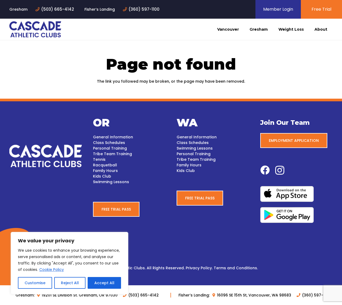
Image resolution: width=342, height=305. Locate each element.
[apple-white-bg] (296, 194)
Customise (35, 283)
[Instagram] (279, 170)
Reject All (70, 283)
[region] (69, 263)
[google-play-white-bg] (296, 215)
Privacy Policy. (199, 268)
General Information (113, 137)
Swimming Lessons (111, 181)
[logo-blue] (35, 29)
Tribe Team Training (112, 153)
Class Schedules (109, 142)
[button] (241, 29)
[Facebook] (265, 170)
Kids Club (102, 176)
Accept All (104, 283)
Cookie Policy (51, 269)
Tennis (99, 159)
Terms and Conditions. (236, 268)
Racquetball (105, 165)
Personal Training (110, 148)
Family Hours (105, 170)
